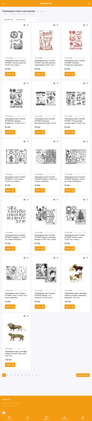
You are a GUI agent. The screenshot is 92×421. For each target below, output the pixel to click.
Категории (7, 19)
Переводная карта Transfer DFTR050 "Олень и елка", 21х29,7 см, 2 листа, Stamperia (75, 237)
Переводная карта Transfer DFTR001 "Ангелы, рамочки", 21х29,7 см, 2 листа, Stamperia (16, 63)
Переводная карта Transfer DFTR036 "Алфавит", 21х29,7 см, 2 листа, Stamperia (15, 237)
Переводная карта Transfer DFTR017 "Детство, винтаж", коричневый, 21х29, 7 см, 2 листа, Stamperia (45, 63)
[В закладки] (28, 25)
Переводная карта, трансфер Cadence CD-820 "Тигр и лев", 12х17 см (16, 353)
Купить (8, 74)
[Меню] (3, 3)
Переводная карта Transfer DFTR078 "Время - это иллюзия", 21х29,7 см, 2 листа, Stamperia (45, 295)
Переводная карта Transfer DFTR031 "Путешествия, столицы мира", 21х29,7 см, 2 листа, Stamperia (75, 121)
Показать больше (83, 375)
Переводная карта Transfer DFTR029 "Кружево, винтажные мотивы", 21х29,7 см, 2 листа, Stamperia (46, 121)
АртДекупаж (46, 3)
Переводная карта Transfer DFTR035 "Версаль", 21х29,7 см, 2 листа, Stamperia (75, 179)
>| (36, 375)
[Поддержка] (88, 3)
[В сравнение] (24, 25)
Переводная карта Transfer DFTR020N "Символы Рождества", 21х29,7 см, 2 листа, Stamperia (15, 121)
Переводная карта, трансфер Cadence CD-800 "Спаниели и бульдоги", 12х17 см (76, 295)
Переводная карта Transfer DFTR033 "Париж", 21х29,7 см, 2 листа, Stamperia (46, 179)
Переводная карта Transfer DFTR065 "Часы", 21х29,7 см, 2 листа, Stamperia (16, 295)
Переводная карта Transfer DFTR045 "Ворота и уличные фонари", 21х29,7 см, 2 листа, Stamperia (45, 237)
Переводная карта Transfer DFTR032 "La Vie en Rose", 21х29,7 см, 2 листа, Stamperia (15, 179)
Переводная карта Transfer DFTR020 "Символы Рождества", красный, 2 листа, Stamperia (75, 63)
